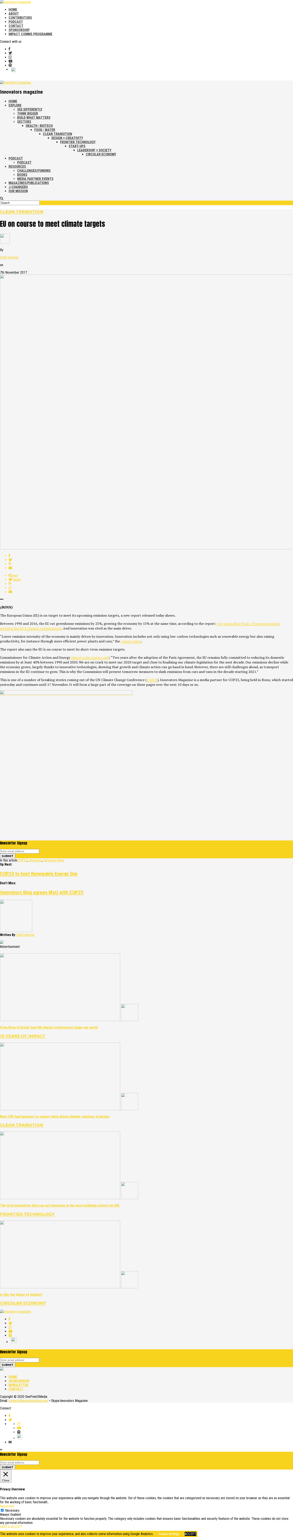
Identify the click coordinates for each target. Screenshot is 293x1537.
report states (131, 641)
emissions (35, 860)
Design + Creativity (67, 138)
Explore (15, 105)
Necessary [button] (7, 1506)
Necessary (12, 1510)
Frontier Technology (77, 142)
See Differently (29, 109)
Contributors (20, 18)
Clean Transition (57, 134)
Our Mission (18, 191)
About (14, 14)
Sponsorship (19, 30)
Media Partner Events (35, 179)
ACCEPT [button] (190, 1534)
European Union (54, 860)
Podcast (16, 22)
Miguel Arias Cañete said (90, 657)
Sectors (24, 122)
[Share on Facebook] (151, 556)
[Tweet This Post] (151, 560)
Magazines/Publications (29, 183)
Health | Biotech (39, 126)
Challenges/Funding (34, 171)
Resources (17, 167)
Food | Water (44, 130)
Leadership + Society (94, 150)
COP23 (152, 679)
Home (13, 10)
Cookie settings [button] (169, 1534)
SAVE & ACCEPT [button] (11, 1527)
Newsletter (18, 1385)
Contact (16, 26)
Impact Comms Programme (30, 34)
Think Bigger (27, 113)
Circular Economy (101, 154)
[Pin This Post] (151, 564)
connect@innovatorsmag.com (28, 1401)
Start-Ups (77, 146)
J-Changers (18, 187)
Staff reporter (9, 257)
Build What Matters (33, 118)
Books (22, 175)
